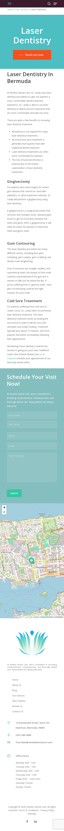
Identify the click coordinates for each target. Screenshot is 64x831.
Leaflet (36, 617)
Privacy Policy (47, 810)
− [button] (4, 512)
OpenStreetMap (48, 617)
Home (10, 9)
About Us (16, 685)
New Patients (19, 700)
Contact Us (17, 711)
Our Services (22, 9)
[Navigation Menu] (55, 3)
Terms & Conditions (28, 810)
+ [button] (4, 507)
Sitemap (32, 813)
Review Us (17, 706)
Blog (14, 690)
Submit (14, 493)
